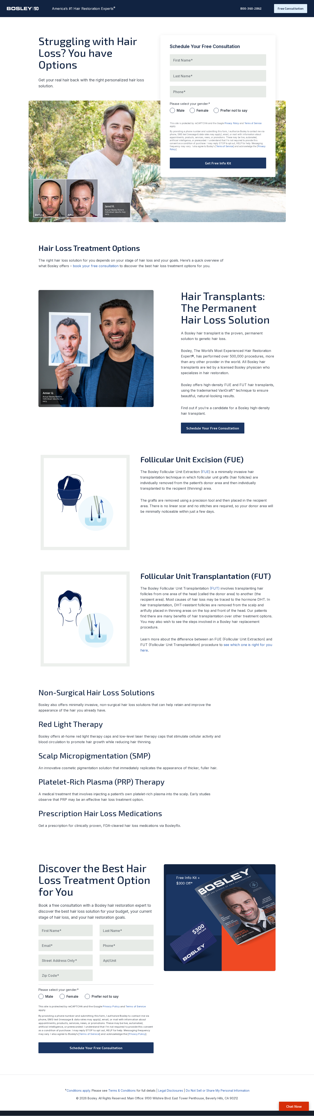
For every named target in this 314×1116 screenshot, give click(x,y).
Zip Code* (50, 975)
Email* (47, 945)
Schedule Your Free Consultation (212, 428)
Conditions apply (78, 1090)
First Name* (51, 931)
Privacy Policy (231, 123)
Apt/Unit (109, 960)
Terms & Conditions (122, 1090)
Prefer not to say (233, 110)
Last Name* (112, 931)
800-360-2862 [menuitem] (251, 8)
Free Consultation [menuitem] (291, 8)
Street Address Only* (59, 960)
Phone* (109, 945)
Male (181, 110)
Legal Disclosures (170, 1090)
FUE (205, 472)
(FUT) (215, 588)
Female (202, 110)
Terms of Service (252, 123)
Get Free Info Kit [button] (218, 163)
